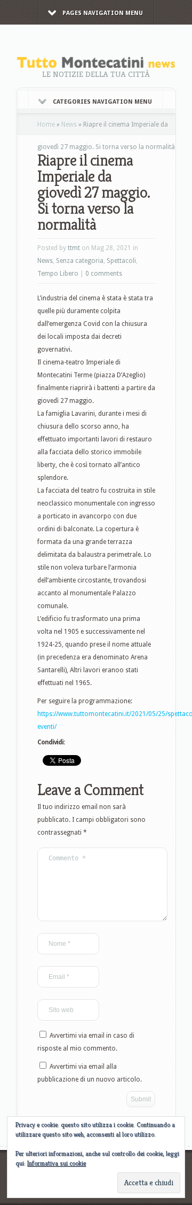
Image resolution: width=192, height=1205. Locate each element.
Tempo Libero (57, 273)
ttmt (74, 248)
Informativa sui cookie (56, 1163)
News (69, 124)
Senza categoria (79, 261)
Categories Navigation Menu (102, 101)
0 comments (103, 273)
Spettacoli (121, 261)
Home (46, 124)
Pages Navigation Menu (102, 13)
